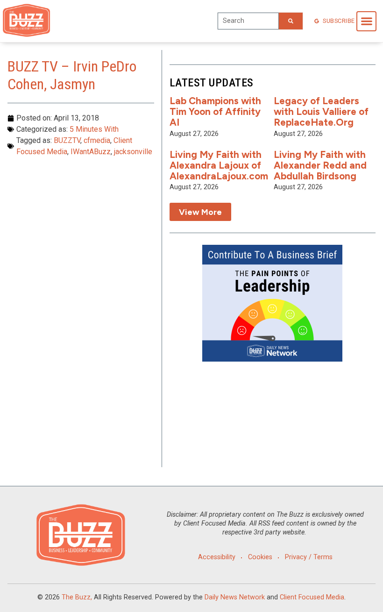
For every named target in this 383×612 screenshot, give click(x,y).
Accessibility (216, 557)
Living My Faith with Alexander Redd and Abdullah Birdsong (320, 165)
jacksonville (133, 151)
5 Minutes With (94, 129)
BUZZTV (67, 140)
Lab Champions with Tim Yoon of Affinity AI (215, 111)
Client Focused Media (312, 597)
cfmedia (97, 140)
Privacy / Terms (309, 557)
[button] (366, 21)
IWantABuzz (91, 151)
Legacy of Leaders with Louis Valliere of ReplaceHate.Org (321, 111)
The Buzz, (77, 597)
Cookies (260, 557)
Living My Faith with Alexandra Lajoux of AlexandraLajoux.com (219, 165)
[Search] (291, 21)
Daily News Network (235, 597)
